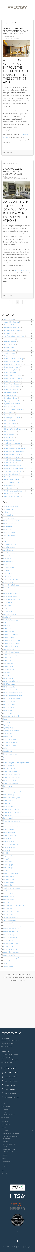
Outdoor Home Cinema (12, 454)
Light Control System (11, 398)
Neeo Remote (7, 672)
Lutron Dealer (9, 412)
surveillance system (9, 547)
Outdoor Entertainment (12, 446)
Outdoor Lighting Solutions (12, 643)
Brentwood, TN (9, 325)
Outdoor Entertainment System (14, 449)
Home (3, 1103)
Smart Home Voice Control (13, 477)
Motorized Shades (10, 423)
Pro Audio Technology (10, 620)
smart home (7, 605)
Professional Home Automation (14, 468)
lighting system (8, 722)
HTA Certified (5, 1124)
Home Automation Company (13, 359)
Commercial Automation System (13, 926)
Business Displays (9, 935)
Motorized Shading (10, 426)
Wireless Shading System (11, 506)
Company (6, 1109)
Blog (3, 1170)
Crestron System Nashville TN (12, 38)
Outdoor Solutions (9, 1149)
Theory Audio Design (10, 544)
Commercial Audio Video (12, 328)
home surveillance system (11, 798)
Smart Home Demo (8, 1114)
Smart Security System (11, 480)
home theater (7, 786)
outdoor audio (8, 664)
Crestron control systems (11, 888)
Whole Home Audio (10, 488)
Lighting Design (8, 728)
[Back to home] (17, 7)
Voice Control (7, 527)
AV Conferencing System (11, 943)
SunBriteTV (7, 559)
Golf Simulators (8, 1152)
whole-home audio (9, 518)
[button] (2, 7)
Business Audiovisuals (10, 937)
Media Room (7, 710)
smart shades (7, 576)
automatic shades (9, 946)
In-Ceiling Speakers (9, 768)
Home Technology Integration (14, 378)
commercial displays (9, 920)
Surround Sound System (12, 482)
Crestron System (8, 36)
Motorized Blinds (9, 420)
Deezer (5, 870)
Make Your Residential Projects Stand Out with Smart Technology (16, 31)
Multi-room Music (9, 678)
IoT (4, 760)
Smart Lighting (8, 582)
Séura (5, 608)
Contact (4, 1173)
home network (8, 818)
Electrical (6, 1141)
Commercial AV (9, 333)
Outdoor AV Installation (12, 443)
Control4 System (10, 344)
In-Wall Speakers (8, 766)
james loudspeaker (9, 757)
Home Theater (8, 789)
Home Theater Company (12, 381)
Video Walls (7, 530)
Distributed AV (8, 862)
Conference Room (9, 914)
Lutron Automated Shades (13, 409)
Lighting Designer (10, 406)
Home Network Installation (13, 364)
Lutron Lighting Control (12, 418)
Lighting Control (8, 733)
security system (8, 611)
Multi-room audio (9, 687)
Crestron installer (9, 882)
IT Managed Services (9, 1144)
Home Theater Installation (12, 387)
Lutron (5, 719)
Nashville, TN (8, 437)
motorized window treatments (13, 696)
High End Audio (9, 356)
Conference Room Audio (11, 911)
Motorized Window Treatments (14, 429)
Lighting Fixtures (8, 725)
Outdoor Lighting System (12, 460)
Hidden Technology (9, 847)
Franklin (6, 853)
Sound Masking (8, 562)
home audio (7, 838)
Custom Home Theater (10, 873)
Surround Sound (8, 556)
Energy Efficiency (8, 859)
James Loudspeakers (10, 754)
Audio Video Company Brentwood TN (15, 178)
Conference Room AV (10, 908)
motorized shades (9, 704)
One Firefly (12, 1247)
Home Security (8, 803)
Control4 (6, 902)
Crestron (6, 891)
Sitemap (20, 1247)
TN (4, 538)
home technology (9, 795)
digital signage (8, 867)
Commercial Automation (12, 330)
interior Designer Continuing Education (16, 763)
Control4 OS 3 (8, 894)
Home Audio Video (9, 835)
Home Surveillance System (12, 375)
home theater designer (10, 780)
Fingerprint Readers (9, 856)
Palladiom (6, 626)
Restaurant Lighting (9, 614)
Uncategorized (9, 485)
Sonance (6, 570)
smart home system (9, 591)
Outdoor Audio (9, 440)
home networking (9, 806)
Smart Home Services (10, 594)
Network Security (8, 669)
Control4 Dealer (9, 339)
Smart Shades (7, 573)
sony (5, 564)
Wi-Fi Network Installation (12, 497)
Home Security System (11, 370)
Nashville (6, 675)
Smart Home (7, 602)
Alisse (5, 964)
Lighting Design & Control (11, 1136)
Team (4, 1112)
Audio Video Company (10, 177)
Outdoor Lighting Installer (12, 457)
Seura (5, 1167)
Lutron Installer (9, 415)
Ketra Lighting (7, 751)
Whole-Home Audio (10, 494)
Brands (3, 1158)
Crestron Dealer (9, 347)
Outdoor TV (7, 629)
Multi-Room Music (10, 435)
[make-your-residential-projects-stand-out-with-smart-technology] (16, 48)
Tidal (4, 541)
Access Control (9, 319)
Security (5, 1146)
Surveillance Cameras (10, 550)
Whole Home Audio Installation (14, 491)
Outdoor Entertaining (10, 655)
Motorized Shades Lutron (11, 699)
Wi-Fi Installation (8, 515)
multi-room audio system (11, 681)
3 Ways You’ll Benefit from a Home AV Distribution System (14, 171)
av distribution (8, 940)
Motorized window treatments (13, 693)
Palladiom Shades (9, 623)
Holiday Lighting (8, 841)
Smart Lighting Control (10, 579)
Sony (4, 1164)
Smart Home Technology (11, 585)
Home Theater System (10, 771)
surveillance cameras (10, 553)
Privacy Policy (28, 1247)
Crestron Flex (7, 885)
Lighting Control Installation (13, 401)
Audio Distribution (9, 955)
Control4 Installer (10, 342)
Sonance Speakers (9, 567)
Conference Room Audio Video (14, 336)
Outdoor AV (7, 661)
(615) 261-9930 (6, 1046)
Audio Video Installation (11, 952)
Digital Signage (8, 865)
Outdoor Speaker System (12, 466)
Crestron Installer (10, 350)
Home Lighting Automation (13, 361)
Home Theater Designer (12, 384)
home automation (9, 833)
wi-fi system (7, 512)
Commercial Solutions (10, 917)
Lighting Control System (12, 404)
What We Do (5, 1118)
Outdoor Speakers (9, 632)
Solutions (4, 1130)
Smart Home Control (10, 597)
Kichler (5, 748)
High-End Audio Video (10, 844)
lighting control (8, 736)
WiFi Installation (8, 509)
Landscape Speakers (11, 395)
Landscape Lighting (10, 392)
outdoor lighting (8, 649)
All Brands (6, 1161)
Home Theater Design (10, 783)
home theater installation (11, 774)
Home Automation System (12, 827)
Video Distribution (9, 532)
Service (3, 1127)
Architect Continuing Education (13, 958)
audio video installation (10, 949)
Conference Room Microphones (13, 905)
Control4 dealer (8, 900)
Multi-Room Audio (10, 432)
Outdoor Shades (10, 463)
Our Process (5, 1121)
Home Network (8, 815)
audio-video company (22, 270)
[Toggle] (32, 319)
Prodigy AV (6, 617)
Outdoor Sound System (11, 634)
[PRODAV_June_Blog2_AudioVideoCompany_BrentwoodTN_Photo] (16, 190)
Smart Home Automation (12, 471)
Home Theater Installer (11, 389)
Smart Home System (11, 474)
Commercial (6, 1139)
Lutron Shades (8, 713)
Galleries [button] (4, 1155)
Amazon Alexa (8, 961)
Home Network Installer (12, 367)
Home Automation (9, 830)
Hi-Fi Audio (6, 850)
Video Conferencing (9, 535)
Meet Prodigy (5, 1106)
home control (7, 824)
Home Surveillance (10, 373)
